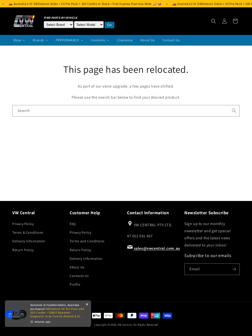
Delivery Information (28, 241)
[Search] (234, 110)
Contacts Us (79, 276)
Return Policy (23, 250)
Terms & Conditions (27, 232)
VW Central (124, 324)
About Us (77, 267)
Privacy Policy (23, 224)
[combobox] (126, 110)
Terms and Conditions (87, 241)
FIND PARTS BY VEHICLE (61, 17)
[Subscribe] (234, 269)
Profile (75, 284)
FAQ (73, 224)
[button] (213, 21)
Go (109, 24)
